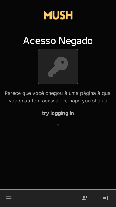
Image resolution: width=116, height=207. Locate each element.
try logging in (58, 113)
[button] (8, 198)
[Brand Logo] (58, 14)
